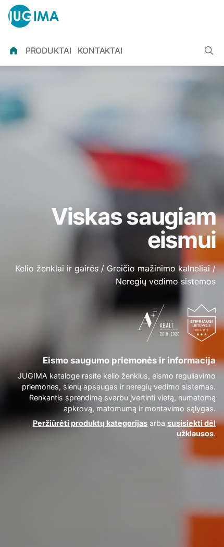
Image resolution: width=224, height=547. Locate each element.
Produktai (48, 51)
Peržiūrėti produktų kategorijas (90, 423)
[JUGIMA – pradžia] (33, 16)
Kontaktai (100, 51)
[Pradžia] (13, 50)
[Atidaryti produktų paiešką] (209, 50)
